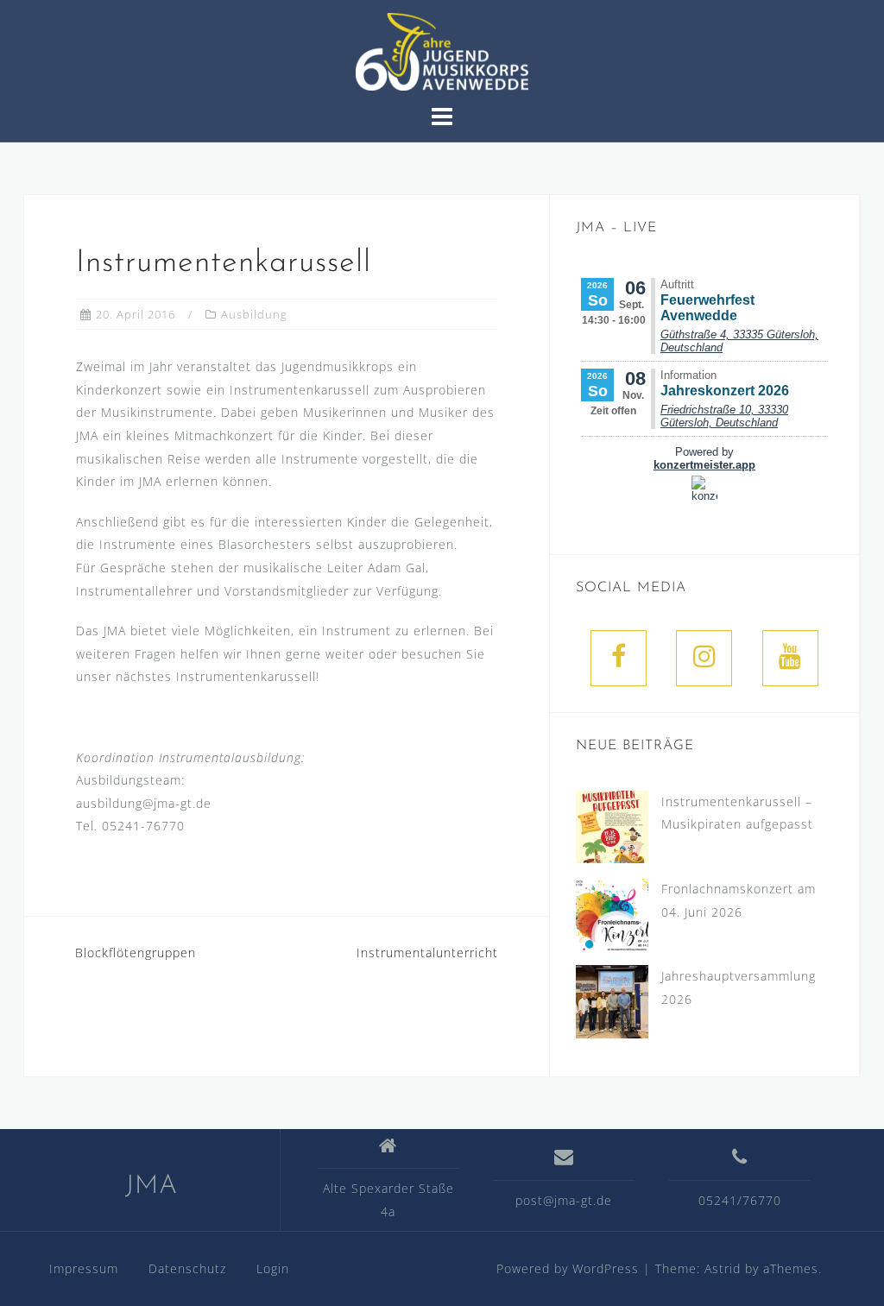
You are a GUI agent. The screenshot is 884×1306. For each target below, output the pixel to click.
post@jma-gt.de (563, 1200)
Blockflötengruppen (135, 952)
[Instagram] (704, 658)
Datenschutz (187, 1268)
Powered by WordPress (567, 1268)
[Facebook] (618, 658)
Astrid (722, 1268)
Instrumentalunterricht (427, 952)
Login (272, 1268)
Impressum (83, 1268)
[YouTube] (790, 658)
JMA (151, 1186)
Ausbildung (254, 314)
